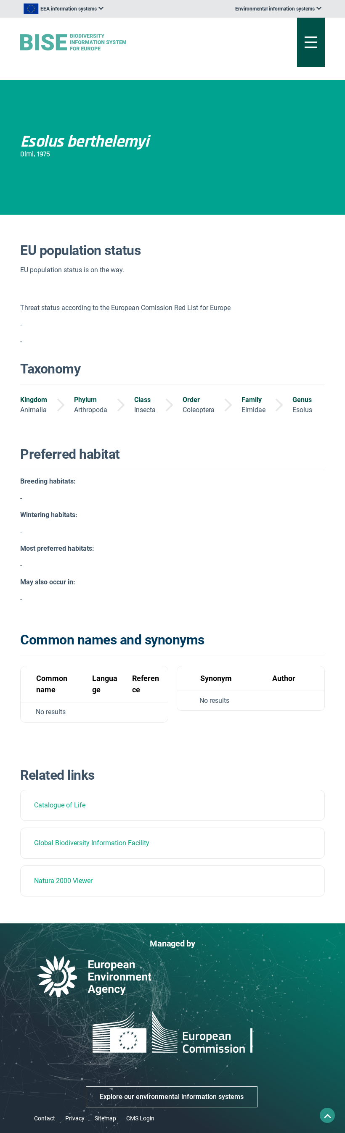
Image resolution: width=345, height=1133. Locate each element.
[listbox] (63, 9)
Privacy (75, 1118)
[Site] (119, 42)
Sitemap (105, 1118)
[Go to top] (327, 1115)
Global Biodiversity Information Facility (91, 843)
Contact (44, 1118)
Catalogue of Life (59, 805)
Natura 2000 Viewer (63, 881)
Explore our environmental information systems (172, 1097)
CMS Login (140, 1118)
